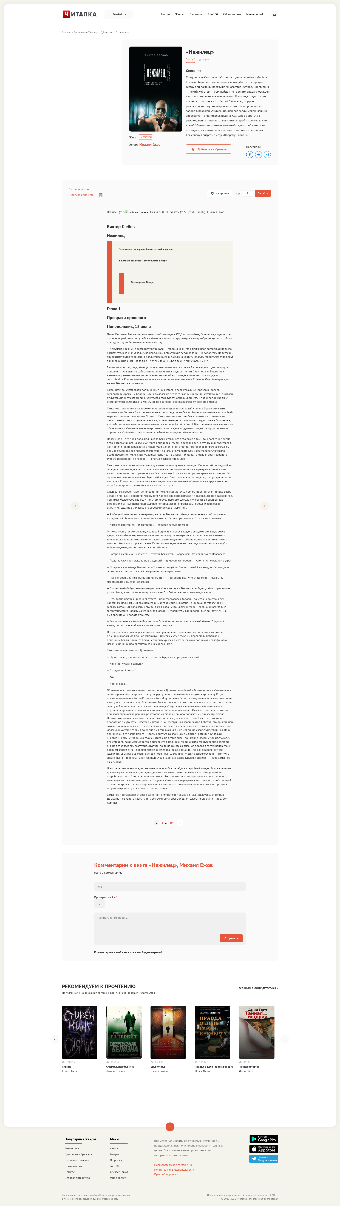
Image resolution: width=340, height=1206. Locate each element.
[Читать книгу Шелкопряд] (168, 1032)
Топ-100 (213, 14)
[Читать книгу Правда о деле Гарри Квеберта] (212, 1032)
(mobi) (201, 212)
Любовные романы (77, 1160)
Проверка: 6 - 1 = (105, 897)
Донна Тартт (246, 1071)
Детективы (108, 32)
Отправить (231, 938)
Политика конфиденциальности (174, 1169)
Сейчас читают (232, 14)
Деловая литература (77, 1177)
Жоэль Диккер (203, 1071)
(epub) (191, 212)
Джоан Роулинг (115, 1071)
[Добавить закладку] (101, 195)
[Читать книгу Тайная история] (256, 1032)
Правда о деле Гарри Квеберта (214, 1066)
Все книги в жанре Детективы (257, 988)
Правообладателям (166, 1174)
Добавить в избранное (212, 149)
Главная (66, 32)
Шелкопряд (158, 1066)
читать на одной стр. (81, 194)
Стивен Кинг (69, 1071)
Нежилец (123, 32)
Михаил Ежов (149, 144)
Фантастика (72, 1148)
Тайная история (249, 1066)
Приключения (73, 1166)
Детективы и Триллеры (86, 32)
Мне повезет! (254, 14)
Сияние (66, 1066)
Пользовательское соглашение (173, 1165)
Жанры (179, 14)
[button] (274, 14)
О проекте (195, 14)
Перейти (262, 193)
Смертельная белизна (120, 1066)
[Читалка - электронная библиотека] (79, 14)
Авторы (165, 14)
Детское (70, 1172)
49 (171, 822)
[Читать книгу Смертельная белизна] (124, 1032)
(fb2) (183, 212)
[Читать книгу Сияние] (79, 1032)
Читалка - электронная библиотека (257, 1198)
